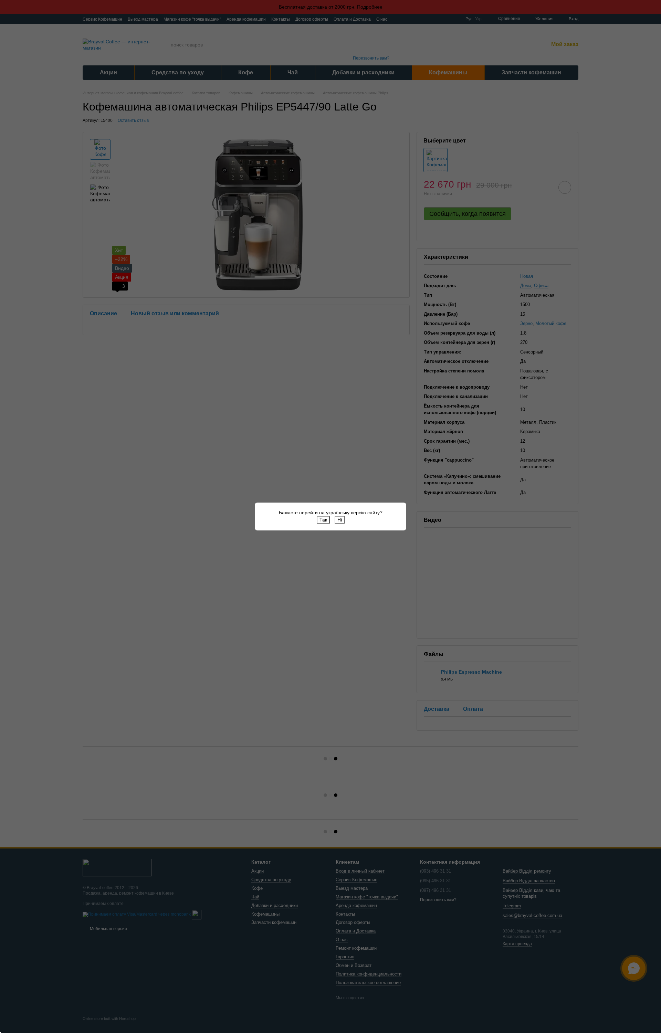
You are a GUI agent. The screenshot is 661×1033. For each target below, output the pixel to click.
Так (323, 520)
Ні (339, 520)
